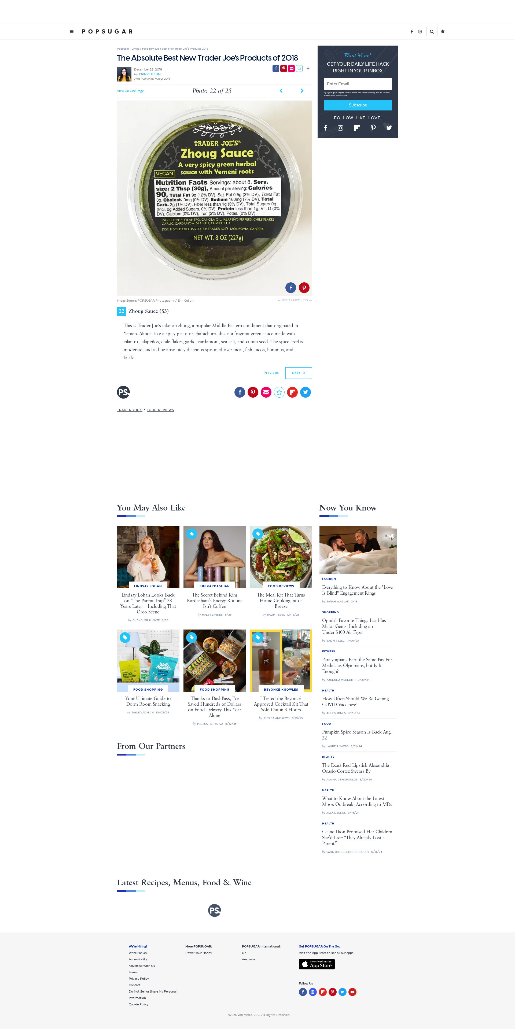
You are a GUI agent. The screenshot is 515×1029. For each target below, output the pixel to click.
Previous (271, 373)
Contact (135, 985)
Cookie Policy (138, 1004)
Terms (354, 92)
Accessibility (138, 959)
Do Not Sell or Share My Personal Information (152, 995)
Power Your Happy (198, 953)
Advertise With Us (142, 966)
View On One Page (130, 91)
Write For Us (138, 953)
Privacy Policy (369, 92)
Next (297, 373)
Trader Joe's (129, 410)
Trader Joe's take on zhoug (164, 326)
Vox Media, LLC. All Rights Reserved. (263, 1015)
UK (244, 953)
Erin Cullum (150, 74)
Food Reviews (160, 410)
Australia (248, 959)
